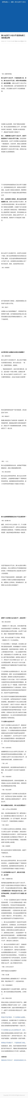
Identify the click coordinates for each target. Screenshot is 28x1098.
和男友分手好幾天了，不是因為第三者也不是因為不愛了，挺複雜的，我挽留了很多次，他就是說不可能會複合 (14, 1042)
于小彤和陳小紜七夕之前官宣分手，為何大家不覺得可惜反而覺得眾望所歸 (14, 1030)
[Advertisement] (14, 18)
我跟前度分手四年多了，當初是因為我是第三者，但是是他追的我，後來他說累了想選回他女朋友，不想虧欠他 (14, 1060)
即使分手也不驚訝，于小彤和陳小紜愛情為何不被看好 (14, 1017)
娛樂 (12, 2)
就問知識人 (5, 2)
